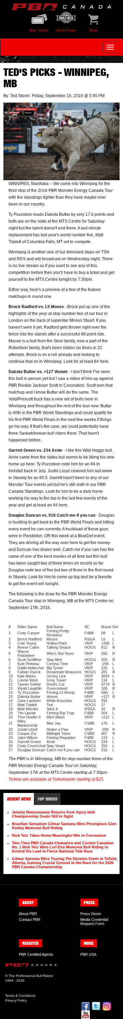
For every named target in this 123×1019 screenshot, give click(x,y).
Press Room (90, 914)
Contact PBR (29, 919)
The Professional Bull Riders (31, 976)
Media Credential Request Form (94, 921)
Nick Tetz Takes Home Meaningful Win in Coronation (59, 835)
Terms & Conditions (20, 995)
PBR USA (88, 954)
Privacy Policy (16, 1000)
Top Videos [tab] (47, 799)
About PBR (28, 914)
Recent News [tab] (18, 799)
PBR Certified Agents (36, 954)
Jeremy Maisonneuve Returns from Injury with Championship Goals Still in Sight (53, 814)
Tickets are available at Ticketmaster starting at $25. (56, 779)
